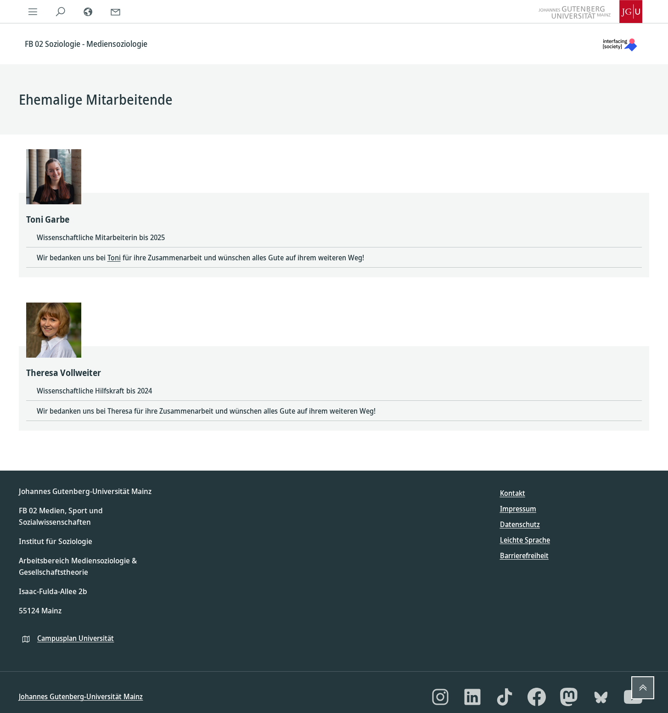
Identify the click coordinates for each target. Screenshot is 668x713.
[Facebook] (537, 697)
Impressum (518, 509)
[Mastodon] (569, 697)
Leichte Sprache (525, 540)
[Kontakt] (115, 11)
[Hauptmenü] (32, 11)
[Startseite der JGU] (590, 11)
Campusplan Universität (75, 638)
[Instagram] (440, 697)
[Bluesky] (601, 697)
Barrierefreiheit (524, 555)
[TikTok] (504, 697)
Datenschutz (520, 524)
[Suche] (60, 11)
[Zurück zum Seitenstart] (642, 687)
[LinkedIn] (472, 697)
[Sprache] (87, 11)
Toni (114, 258)
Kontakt (512, 493)
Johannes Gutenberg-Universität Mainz (81, 696)
